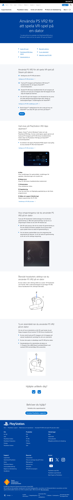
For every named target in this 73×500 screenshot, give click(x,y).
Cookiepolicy (56, 495)
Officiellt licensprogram (31, 469)
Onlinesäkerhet (52, 439)
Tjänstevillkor (29, 457)
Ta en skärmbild (43, 52)
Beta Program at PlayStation (55, 475)
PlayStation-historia (8, 445)
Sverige (9, 495)
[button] (21, 114)
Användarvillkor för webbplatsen (42, 495)
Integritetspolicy (33, 495)
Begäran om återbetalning (10, 469)
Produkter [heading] (29, 432)
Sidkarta (49, 495)
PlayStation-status (22, 10)
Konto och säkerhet (36, 10)
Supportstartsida (6, 10)
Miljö (49, 434)
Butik (7, 5)
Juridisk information (25, 495)
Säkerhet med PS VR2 (45, 55)
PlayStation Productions (9, 441)
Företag (5, 443)
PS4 (27, 436)
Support (38, 5)
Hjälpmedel (51, 436)
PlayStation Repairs (8, 464)
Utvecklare (28, 466)
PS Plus (19, 5)
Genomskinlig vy (25, 57)
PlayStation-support (13, 427)
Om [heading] (5, 432)
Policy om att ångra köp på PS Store (34, 460)
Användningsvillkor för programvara (64, 495)
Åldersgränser (29, 462)
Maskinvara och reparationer (26, 427)
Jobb (5, 436)
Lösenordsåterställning (9, 466)
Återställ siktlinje (44, 49)
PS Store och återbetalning (53, 10)
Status (5, 462)
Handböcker (7, 471)
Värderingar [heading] (52, 432)
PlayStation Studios (8, 439)
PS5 (11, 5)
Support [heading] (6, 455)
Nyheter (32, 5)
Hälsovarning (29, 464)
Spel (15, 5)
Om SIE (5, 434)
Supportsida (7, 457)
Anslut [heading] (50, 455)
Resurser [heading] (28, 455)
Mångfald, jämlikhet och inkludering (57, 441)
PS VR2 (27, 439)
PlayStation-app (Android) (54, 473)
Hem (5, 427)
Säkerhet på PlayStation (9, 460)
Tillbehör (26, 5)
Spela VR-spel (24, 49)
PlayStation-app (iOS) (53, 470)
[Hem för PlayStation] (3, 5)
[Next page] (70, 10)
